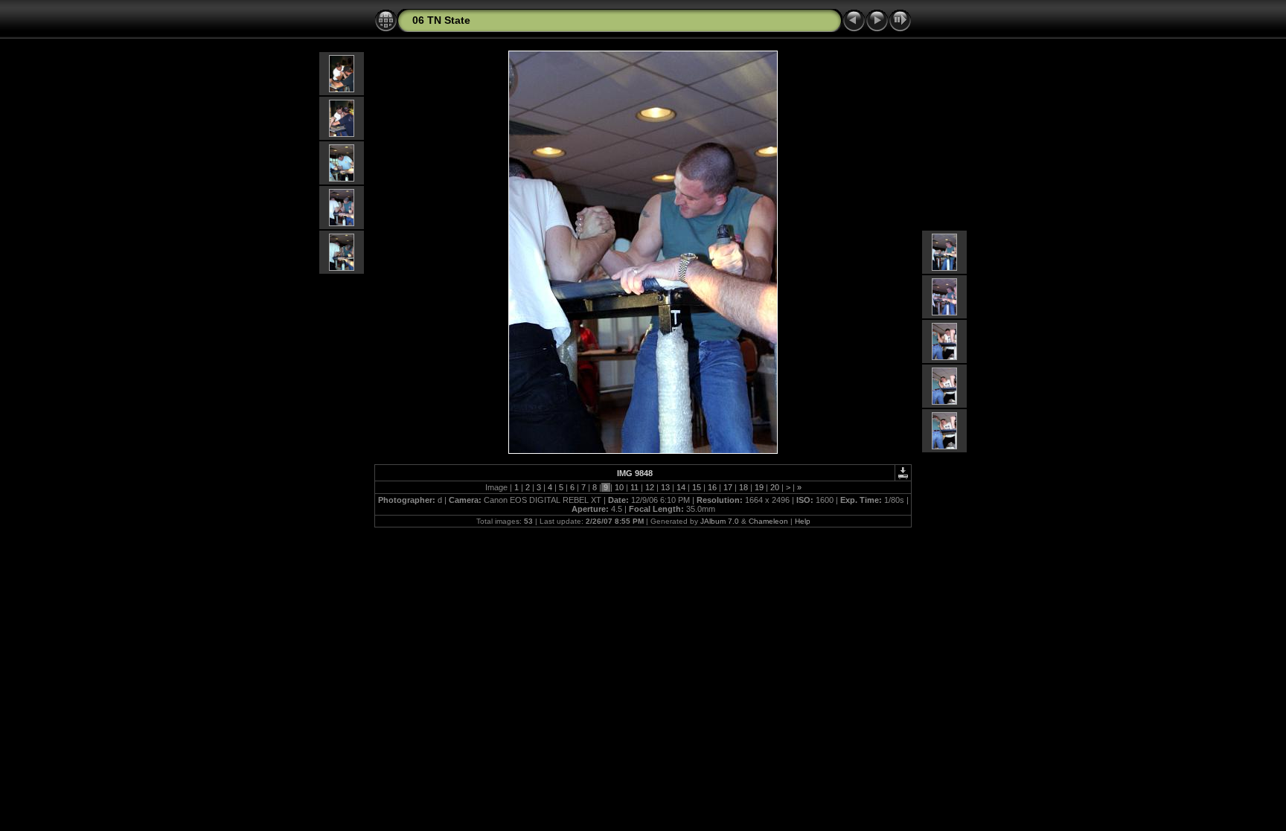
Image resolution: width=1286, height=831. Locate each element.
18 (743, 487)
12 (649, 487)
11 (634, 487)
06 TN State (441, 20)
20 (774, 487)
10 (619, 487)
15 (696, 487)
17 (728, 487)
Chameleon (768, 521)
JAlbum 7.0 (719, 521)
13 (665, 487)
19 (759, 487)
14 (681, 487)
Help (802, 521)
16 (712, 487)
